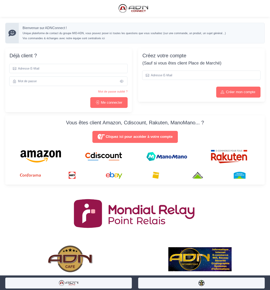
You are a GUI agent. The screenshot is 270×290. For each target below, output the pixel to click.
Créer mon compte (240, 92)
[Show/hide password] (121, 81)
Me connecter (111, 103)
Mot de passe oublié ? (113, 91)
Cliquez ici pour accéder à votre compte (139, 137)
